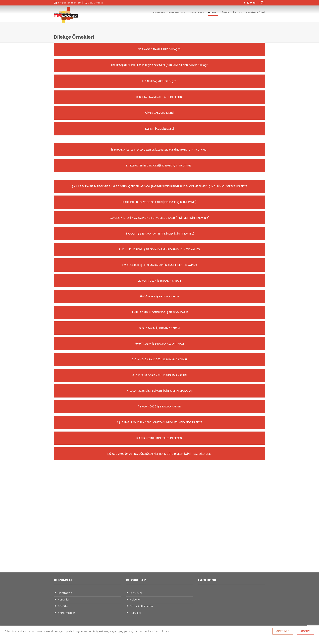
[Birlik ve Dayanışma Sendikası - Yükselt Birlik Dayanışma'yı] (66, 14)
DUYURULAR (195, 12)
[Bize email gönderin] (254, 3)
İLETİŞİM (237, 12)
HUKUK (212, 12)
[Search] (262, 2)
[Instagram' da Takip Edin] (248, 3)
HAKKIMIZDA (175, 12)
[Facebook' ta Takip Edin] (245, 3)
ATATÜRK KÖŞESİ (255, 12)
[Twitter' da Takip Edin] (251, 3)
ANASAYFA (159, 12)
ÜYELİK (226, 12)
